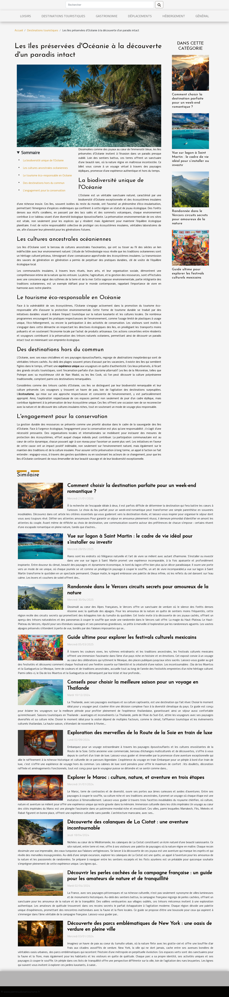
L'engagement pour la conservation (44, 190)
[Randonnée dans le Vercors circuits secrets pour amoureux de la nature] (190, 189)
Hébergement (173, 16)
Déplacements (140, 16)
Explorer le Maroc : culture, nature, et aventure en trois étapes (135, 777)
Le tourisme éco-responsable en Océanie (47, 175)
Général (202, 16)
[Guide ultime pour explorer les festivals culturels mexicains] (190, 247)
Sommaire (30, 152)
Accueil (19, 30)
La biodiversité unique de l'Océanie (43, 160)
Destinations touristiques (63, 16)
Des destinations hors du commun (43, 183)
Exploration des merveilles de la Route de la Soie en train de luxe (139, 732)
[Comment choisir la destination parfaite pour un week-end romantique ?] (190, 72)
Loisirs (25, 16)
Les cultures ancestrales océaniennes (45, 168)
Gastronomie (106, 16)
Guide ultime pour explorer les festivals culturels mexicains (188, 273)
